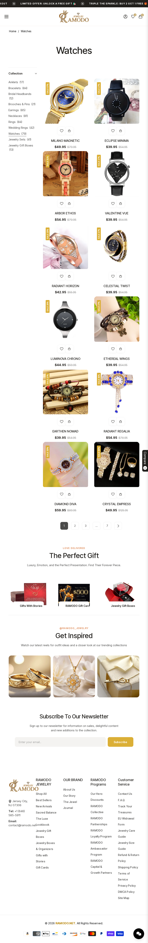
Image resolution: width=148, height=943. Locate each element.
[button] (22, 73)
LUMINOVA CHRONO (65, 359)
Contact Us (125, 793)
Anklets (16, 82)
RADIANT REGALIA (117, 431)
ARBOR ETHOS (65, 213)
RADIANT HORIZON (65, 286)
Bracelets (17, 88)
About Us (69, 789)
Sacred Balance (46, 812)
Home (12, 31)
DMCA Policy (126, 891)
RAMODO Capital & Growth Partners (101, 866)
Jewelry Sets (19, 139)
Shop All (41, 793)
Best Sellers (44, 800)
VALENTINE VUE (116, 213)
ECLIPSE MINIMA (117, 141)
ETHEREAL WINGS (117, 359)
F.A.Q (121, 800)
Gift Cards (42, 867)
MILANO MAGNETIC (65, 141)
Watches (17, 133)
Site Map (123, 898)
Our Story (69, 795)
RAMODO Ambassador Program (99, 848)
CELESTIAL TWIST (116, 286)
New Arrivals (44, 806)
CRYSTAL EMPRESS (117, 504)
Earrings (16, 110)
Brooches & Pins (21, 104)
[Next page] (118, 526)
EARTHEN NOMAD (65, 431)
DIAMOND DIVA (65, 504)
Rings (15, 122)
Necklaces (18, 116)
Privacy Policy (127, 885)
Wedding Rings (21, 127)
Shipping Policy (128, 867)
